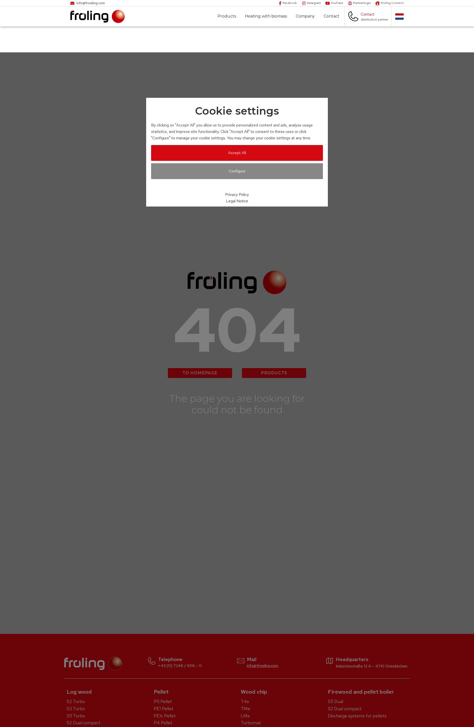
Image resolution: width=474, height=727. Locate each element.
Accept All (237, 152)
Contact (331, 16)
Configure (237, 171)
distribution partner (374, 19)
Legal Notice (237, 201)
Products (226, 16)
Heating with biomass (266, 16)
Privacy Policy (237, 194)
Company (305, 16)
